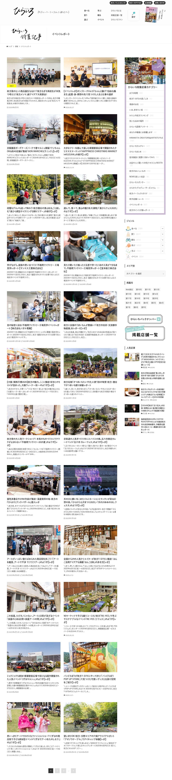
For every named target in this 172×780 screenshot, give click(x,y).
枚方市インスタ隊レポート (141, 210)
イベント (101, 20)
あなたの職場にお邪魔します (142, 132)
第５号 (153, 303)
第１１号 (148, 289)
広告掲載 (148, 3)
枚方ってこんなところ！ (118, 3)
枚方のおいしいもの (139, 171)
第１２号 (157, 289)
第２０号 (155, 298)
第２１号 (128, 303)
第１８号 (137, 298)
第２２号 (137, 303)
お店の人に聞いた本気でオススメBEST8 (145, 164)
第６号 (161, 303)
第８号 (136, 307)
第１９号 (146, 298)
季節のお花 (136, 104)
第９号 (143, 307)
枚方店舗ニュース (139, 199)
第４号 (146, 303)
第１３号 (128, 294)
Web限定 (129, 289)
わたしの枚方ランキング (141, 115)
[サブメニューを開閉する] (162, 228)
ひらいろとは (116, 11)
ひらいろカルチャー (139, 146)
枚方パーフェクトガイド (140, 193)
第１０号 (139, 289)
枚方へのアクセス (135, 3)
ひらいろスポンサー (139, 182)
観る (99, 15)
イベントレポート (138, 205)
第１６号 (155, 294)
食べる (86, 11)
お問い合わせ (159, 3)
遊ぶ (86, 20)
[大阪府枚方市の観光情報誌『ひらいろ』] (23, 12)
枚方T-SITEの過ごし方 (140, 99)
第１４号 (137, 294)
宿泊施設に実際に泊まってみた (144, 157)
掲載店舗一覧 (116, 15)
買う (85, 15)
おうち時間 (136, 93)
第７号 (128, 307)
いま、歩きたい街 (138, 110)
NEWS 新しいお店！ (139, 177)
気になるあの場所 (139, 121)
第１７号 (128, 298)
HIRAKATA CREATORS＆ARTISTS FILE (146, 139)
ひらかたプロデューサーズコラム (144, 188)
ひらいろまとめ (137, 152)
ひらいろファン (117, 20)
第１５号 (146, 294)
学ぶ (99, 11)
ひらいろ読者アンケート (141, 127)
